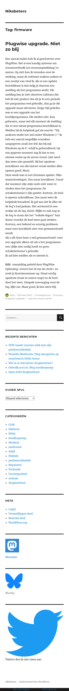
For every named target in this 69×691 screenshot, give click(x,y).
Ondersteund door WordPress (34, 681)
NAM (12, 451)
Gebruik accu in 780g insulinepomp (31, 367)
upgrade (20, 298)
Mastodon (11, 557)
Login (12, 509)
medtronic (15, 447)
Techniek (14, 469)
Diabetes (14, 429)
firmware (58, 295)
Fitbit (12, 433)
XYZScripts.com (49, 689)
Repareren (15, 464)
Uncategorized (42, 295)
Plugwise (10, 298)
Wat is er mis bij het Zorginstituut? (31, 363)
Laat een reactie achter (40, 298)
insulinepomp (17, 438)
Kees (12, 295)
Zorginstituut (17, 482)
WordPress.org (18, 522)
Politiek (13, 456)
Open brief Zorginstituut (24, 372)
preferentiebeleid (19, 460)
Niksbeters (15, 11)
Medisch (14, 442)
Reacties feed (17, 518)
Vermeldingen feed (21, 513)
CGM (12, 424)
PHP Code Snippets (21, 689)
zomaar (13, 478)
